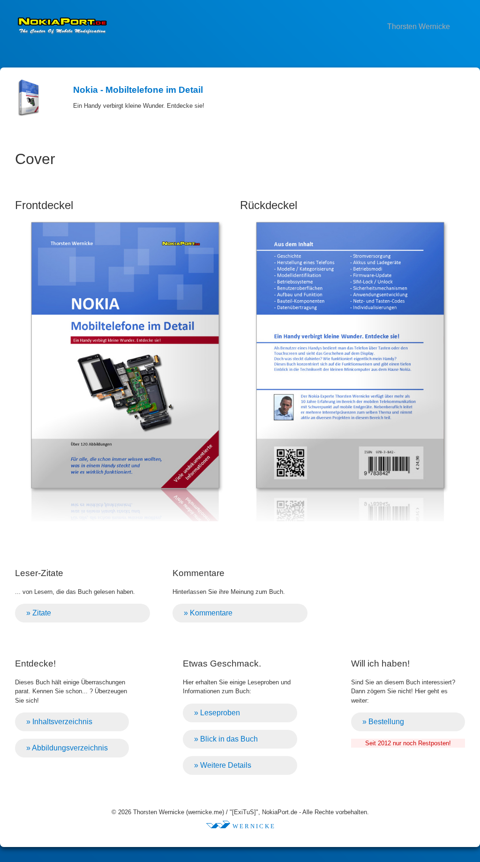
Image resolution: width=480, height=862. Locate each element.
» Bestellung (383, 722)
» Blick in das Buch (226, 739)
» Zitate (38, 613)
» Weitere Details (222, 765)
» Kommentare (208, 613)
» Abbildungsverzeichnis (67, 748)
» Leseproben (217, 713)
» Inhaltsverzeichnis (59, 722)
